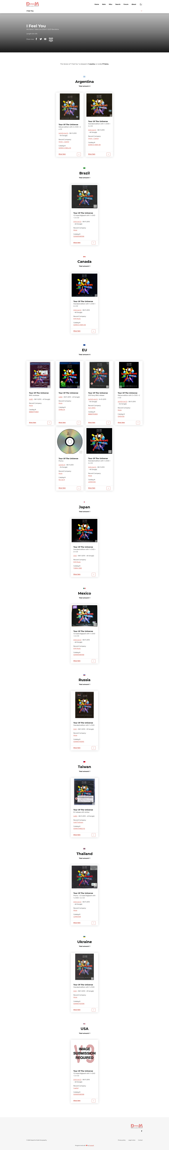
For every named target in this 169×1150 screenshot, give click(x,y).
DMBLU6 (62, 409)
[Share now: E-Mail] (45, 39)
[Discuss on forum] (51, 39)
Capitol (75, 1088)
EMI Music (77, 318)
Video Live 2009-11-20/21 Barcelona (47, 29)
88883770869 (34, 412)
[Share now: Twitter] (41, 39)
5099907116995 (78, 741)
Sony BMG (92, 408)
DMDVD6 (121, 416)
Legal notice (131, 1140)
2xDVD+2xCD (63, 133)
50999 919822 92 (79, 828)
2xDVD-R (62, 465)
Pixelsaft (91, 1145)
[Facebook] (142, 1131)
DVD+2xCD (92, 130)
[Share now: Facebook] (36, 39)
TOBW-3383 (77, 568)
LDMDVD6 (92, 482)
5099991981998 (78, 236)
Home (97, 4)
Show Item (62, 154)
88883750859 (93, 414)
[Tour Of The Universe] (69, 107)
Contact (140, 1140)
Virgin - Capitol (64, 142)
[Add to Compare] (79, 154)
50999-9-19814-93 (65, 148)
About (134, 4)
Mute (75, 230)
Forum (126, 4)
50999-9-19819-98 (94, 145)
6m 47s (34, 34)
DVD (75, 556)
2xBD (31, 399)
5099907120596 (78, 1003)
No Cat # (62, 480)
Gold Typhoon (78, 822)
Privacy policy (122, 1140)
